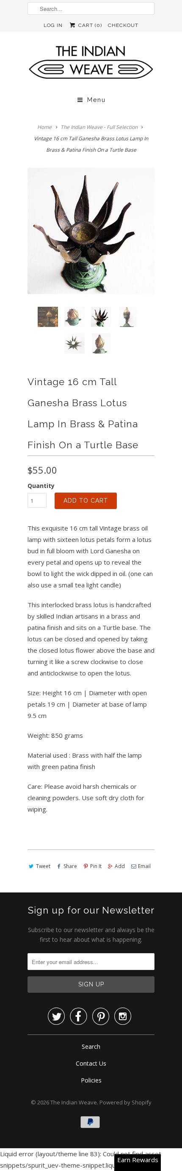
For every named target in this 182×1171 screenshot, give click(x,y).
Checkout (123, 25)
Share (70, 866)
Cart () (89, 25)
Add (120, 866)
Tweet (43, 866)
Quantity (41, 486)
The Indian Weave (73, 1102)
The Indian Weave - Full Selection (99, 127)
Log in (53, 25)
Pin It (96, 866)
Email (144, 866)
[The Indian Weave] (91, 64)
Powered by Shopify (125, 1102)
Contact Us (91, 1063)
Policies (91, 1080)
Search (91, 1046)
